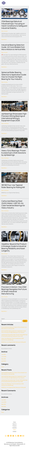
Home (14, 422)
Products (14, 425)
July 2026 (3, 354)
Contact (14, 431)
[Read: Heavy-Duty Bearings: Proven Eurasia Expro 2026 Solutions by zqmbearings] (14, 142)
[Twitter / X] (16, 436)
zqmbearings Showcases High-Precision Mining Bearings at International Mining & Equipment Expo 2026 (14, 117)
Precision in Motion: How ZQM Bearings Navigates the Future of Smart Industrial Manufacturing (14, 290)
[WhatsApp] (6, 436)
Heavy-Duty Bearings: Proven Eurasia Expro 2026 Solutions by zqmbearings (13, 152)
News (2, 31)
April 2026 (3, 361)
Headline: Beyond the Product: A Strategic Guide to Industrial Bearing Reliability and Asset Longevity (14, 247)
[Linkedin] (11, 436)
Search (3, 318)
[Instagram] (13, 436)
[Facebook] (18, 436)
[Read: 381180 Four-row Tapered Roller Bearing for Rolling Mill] (14, 177)
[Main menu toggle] (26, 3)
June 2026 (3, 356)
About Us (14, 424)
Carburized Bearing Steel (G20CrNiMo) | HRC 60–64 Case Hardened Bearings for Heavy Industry (13, 204)
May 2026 (3, 358)
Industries (14, 427)
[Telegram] (8, 436)
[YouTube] (21, 436)
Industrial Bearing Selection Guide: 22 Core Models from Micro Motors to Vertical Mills (13, 47)
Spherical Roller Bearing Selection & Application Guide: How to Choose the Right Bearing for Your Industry (14, 75)
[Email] (23, 436)
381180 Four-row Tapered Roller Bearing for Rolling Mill (13, 186)
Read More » (4, 39)
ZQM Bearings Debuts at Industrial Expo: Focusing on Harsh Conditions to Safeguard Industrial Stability (14, 24)
